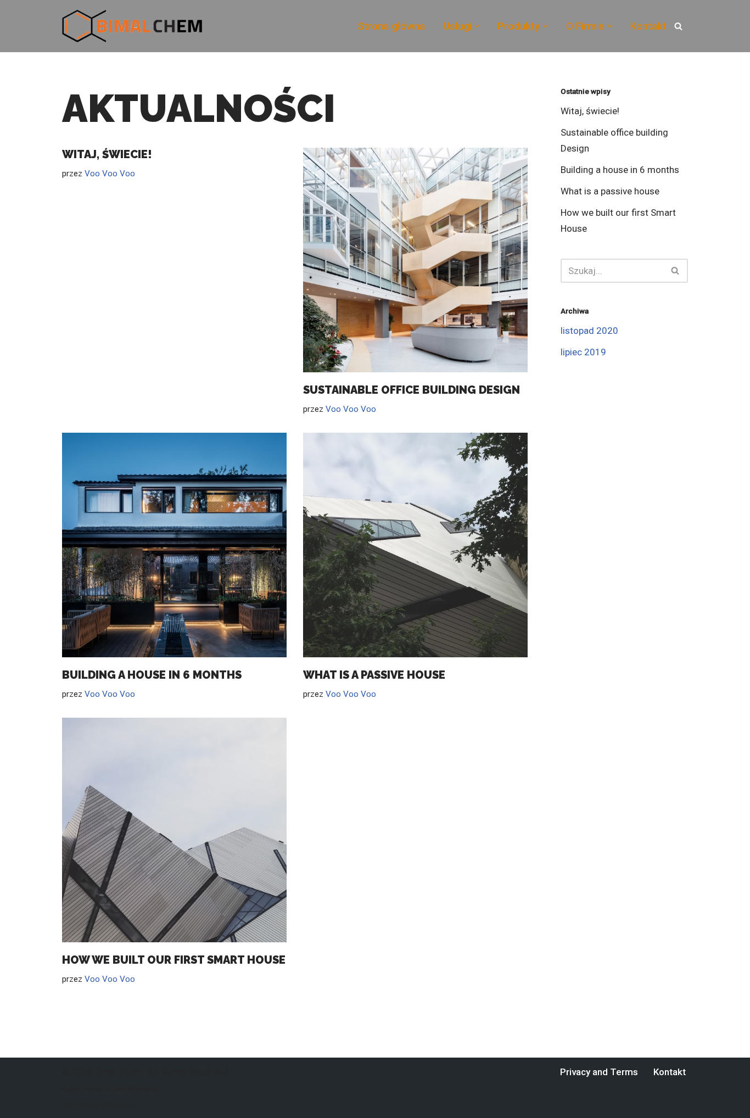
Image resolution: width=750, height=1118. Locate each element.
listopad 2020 (589, 330)
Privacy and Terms (599, 1071)
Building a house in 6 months (152, 674)
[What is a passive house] (415, 545)
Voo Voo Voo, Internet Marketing (121, 1089)
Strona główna (391, 26)
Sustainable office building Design (411, 389)
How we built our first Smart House (174, 959)
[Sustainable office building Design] (415, 260)
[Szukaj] (678, 26)
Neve (68, 1105)
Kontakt (648, 26)
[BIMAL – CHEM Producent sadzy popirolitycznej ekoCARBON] (132, 26)
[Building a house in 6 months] (174, 545)
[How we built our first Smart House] (174, 830)
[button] (476, 26)
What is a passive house (374, 674)
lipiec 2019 (583, 351)
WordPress (122, 1105)
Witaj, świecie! (107, 154)
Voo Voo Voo (110, 173)
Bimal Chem (118, 1071)
